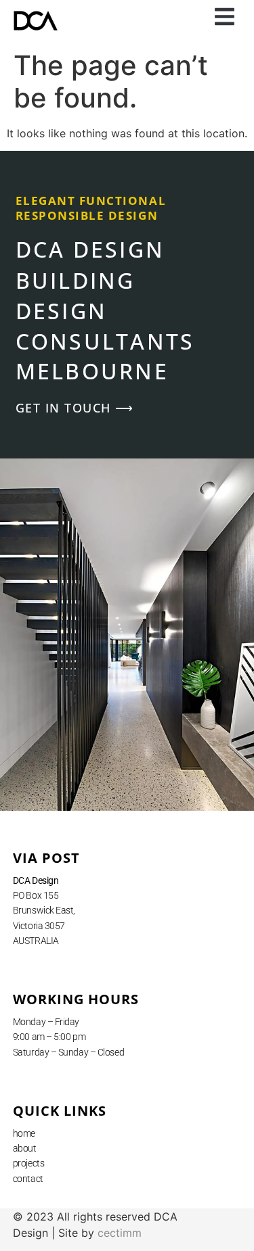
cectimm (120, 1233)
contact (28, 1178)
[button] (225, 17)
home (24, 1133)
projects (28, 1163)
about (25, 1148)
